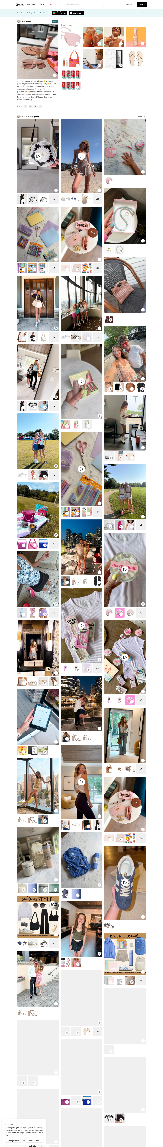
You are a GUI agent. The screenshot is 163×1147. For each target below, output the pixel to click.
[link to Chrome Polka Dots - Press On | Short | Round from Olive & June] (109, 180)
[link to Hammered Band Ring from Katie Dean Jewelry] (109, 249)
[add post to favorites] (55, 75)
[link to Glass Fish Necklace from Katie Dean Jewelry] (120, 249)
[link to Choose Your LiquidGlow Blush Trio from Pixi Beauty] (65, 424)
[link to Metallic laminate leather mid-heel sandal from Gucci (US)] (87, 581)
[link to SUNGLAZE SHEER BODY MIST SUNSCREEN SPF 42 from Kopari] (136, 37)
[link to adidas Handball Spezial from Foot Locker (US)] (33, 943)
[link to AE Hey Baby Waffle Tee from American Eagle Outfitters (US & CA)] (87, 668)
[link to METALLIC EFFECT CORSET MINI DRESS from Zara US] (65, 581)
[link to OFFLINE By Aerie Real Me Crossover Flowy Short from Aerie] (33, 475)
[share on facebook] (25, 106)
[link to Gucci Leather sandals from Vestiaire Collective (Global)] (76, 581)
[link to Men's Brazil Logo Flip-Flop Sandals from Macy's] (141, 387)
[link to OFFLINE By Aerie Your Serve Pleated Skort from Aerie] (87, 337)
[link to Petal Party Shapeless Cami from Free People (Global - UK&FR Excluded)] (109, 387)
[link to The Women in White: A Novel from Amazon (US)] (22, 750)
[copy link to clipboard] (40, 106)
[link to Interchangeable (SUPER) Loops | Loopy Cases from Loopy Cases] (22, 1081)
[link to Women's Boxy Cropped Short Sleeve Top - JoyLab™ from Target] (33, 337)
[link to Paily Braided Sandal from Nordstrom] (130, 769)
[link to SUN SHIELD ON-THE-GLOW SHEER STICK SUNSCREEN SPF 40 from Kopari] (93, 37)
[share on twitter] (35, 106)
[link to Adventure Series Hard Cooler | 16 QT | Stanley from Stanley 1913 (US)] (43, 544)
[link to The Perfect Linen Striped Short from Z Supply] (54, 681)
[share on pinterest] (30, 106)
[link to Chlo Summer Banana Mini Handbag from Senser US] (109, 769)
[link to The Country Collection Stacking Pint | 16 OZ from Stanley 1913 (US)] (76, 1100)
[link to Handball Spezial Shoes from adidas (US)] (76, 337)
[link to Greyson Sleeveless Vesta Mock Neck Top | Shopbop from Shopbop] (130, 525)
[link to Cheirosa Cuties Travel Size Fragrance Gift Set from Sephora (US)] (109, 1049)
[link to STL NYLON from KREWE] (22, 943)
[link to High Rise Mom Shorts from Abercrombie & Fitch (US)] (65, 1031)
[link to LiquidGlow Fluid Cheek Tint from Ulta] (87, 424)
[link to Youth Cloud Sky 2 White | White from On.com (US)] (109, 456)
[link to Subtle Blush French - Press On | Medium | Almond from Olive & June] (109, 613)
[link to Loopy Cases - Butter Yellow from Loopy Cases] (33, 1081)
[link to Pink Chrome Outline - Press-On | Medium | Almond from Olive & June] (120, 613)
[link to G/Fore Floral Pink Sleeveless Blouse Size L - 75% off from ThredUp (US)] (33, 613)
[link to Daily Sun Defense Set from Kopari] (71, 59)
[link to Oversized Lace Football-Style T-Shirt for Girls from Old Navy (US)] (130, 456)
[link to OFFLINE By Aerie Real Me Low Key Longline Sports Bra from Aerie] (76, 962)
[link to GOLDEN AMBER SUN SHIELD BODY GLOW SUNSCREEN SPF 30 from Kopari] (114, 37)
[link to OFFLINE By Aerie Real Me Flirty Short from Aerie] (43, 475)
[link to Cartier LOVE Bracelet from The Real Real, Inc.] (76, 825)
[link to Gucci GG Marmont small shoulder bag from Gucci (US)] (43, 681)
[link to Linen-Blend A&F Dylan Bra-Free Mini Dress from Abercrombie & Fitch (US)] (65, 737)
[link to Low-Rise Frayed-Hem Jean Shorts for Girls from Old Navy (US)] (120, 456)
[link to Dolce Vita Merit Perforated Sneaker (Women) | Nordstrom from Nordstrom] (109, 925)
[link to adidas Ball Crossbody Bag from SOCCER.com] (43, 199)
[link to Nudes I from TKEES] (136, 59)
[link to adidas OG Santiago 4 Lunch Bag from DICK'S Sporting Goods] (22, 888)
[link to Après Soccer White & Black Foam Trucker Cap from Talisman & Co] (43, 943)
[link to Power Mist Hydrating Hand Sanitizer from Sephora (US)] (120, 980)
